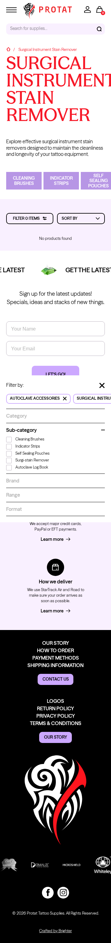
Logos (55, 701)
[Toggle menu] (11, 9)
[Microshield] (70, 865)
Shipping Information (55, 665)
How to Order (55, 650)
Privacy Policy (55, 716)
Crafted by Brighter (55, 930)
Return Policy (55, 708)
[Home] (8, 49)
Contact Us (56, 679)
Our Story (55, 643)
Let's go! (55, 374)
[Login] (87, 9)
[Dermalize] (38, 865)
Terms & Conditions (55, 723)
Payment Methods (55, 658)
